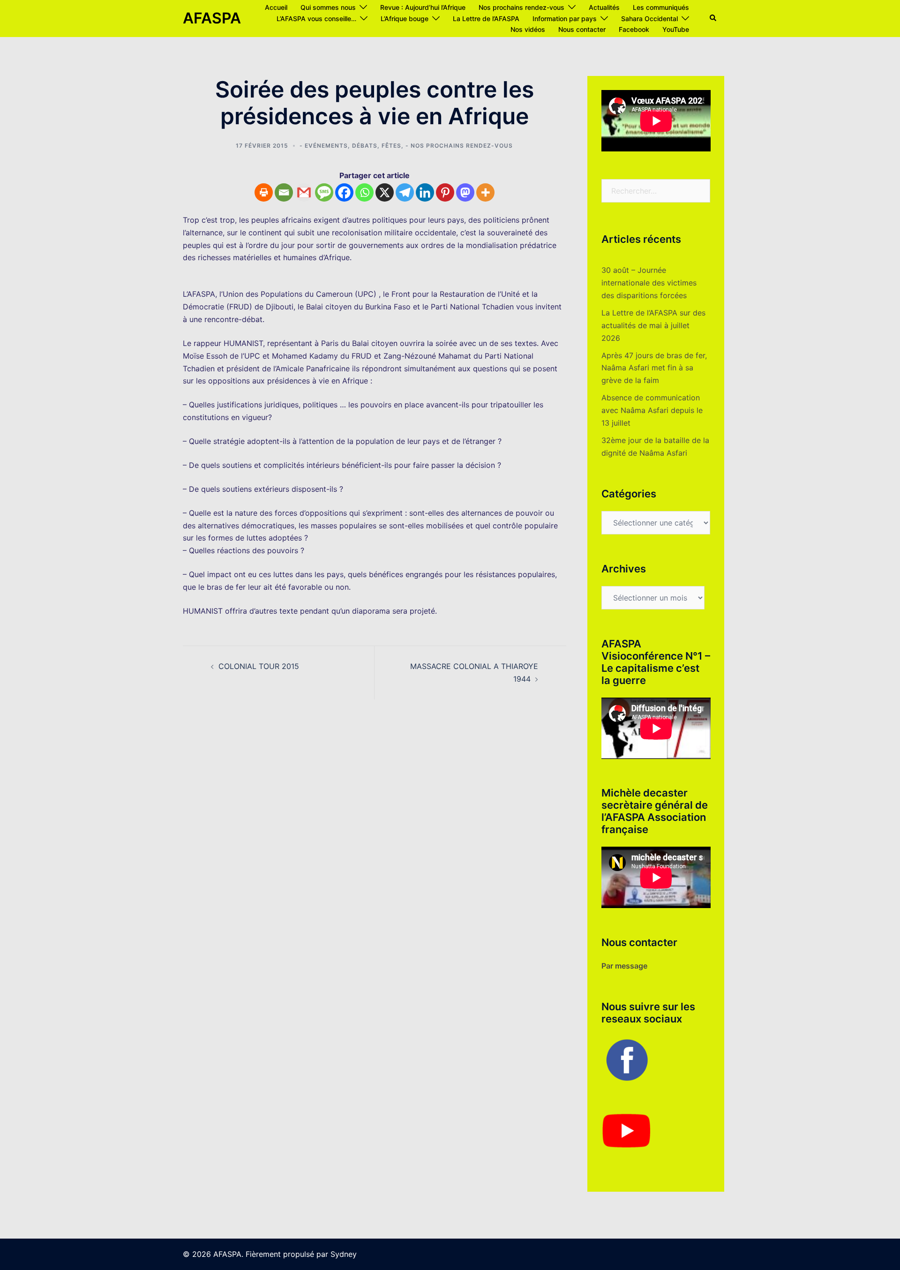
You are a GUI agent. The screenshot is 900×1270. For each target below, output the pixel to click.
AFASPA (212, 18)
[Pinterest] (445, 192)
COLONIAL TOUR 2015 (258, 666)
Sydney (343, 1254)
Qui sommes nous (328, 7)
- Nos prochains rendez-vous (459, 145)
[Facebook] (344, 192)
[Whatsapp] (364, 192)
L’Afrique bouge (404, 19)
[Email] (284, 192)
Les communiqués (661, 7)
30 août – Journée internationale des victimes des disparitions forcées (649, 282)
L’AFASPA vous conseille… (316, 19)
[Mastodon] (465, 192)
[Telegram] (405, 192)
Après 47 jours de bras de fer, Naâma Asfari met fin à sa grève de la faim (654, 368)
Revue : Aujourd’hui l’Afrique (422, 7)
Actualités (604, 7)
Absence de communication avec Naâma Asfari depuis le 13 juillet (652, 410)
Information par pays (564, 19)
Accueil (276, 7)
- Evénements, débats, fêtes (350, 145)
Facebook (634, 29)
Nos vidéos (527, 29)
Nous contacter (582, 29)
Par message (624, 965)
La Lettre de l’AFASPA (486, 19)
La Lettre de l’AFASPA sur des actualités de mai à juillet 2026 (653, 325)
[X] (384, 192)
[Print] (264, 192)
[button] (713, 18)
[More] (485, 192)
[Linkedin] (425, 192)
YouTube (675, 29)
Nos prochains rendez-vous (521, 7)
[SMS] (324, 192)
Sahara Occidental (649, 19)
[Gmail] (304, 192)
